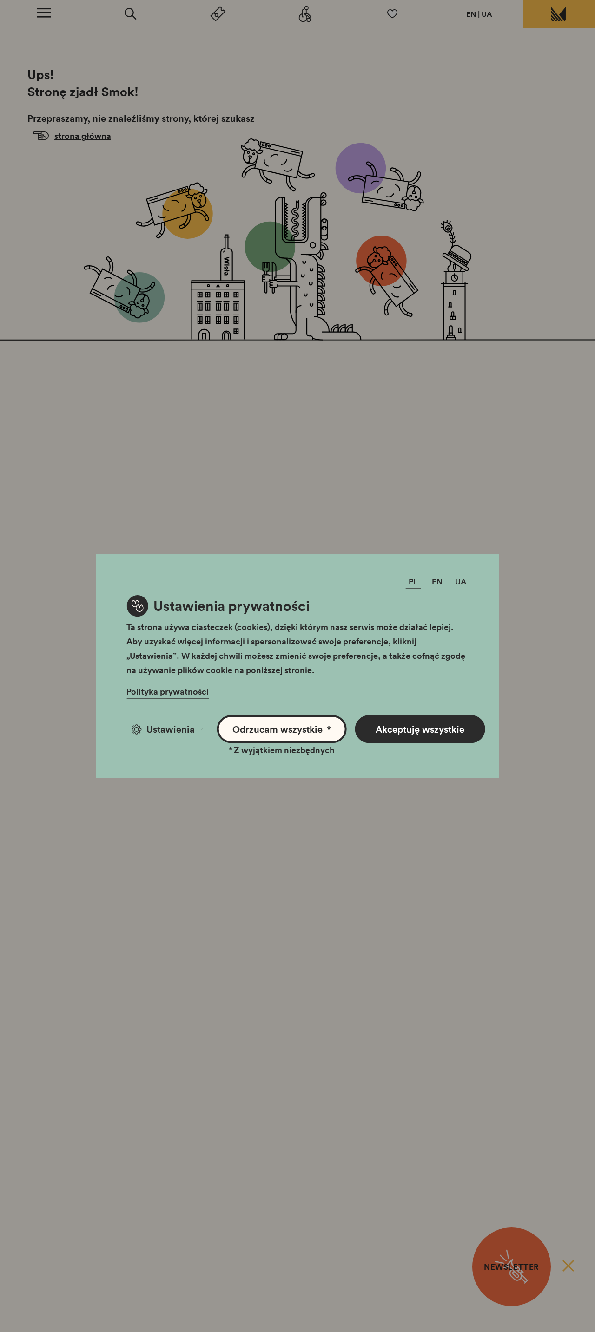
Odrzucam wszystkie (281, 728)
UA (487, 14)
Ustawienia (170, 728)
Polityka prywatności (167, 691)
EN (471, 14)
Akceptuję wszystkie (420, 728)
